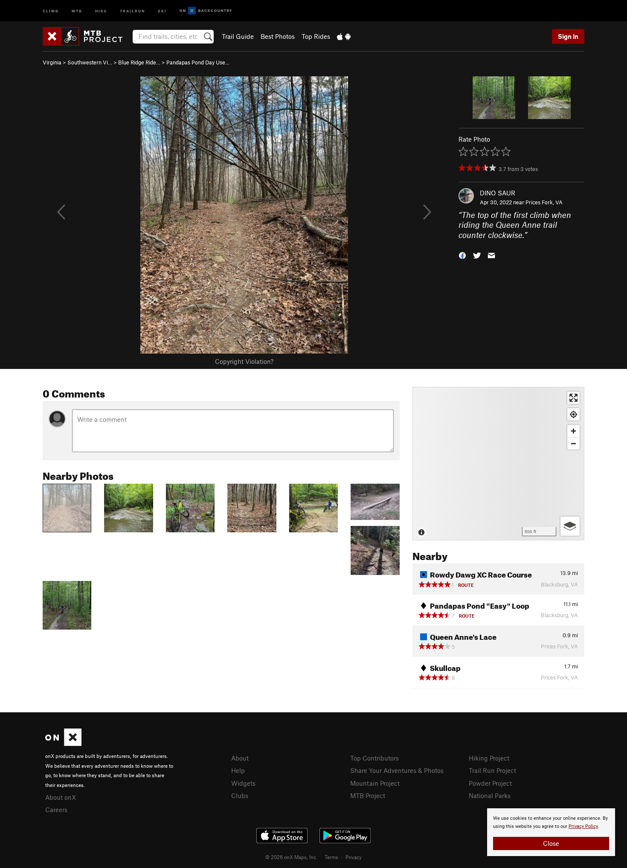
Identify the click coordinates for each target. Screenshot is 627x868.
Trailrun (132, 10)
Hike (101, 10)
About (240, 758)
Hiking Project (489, 758)
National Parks (490, 795)
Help (238, 770)
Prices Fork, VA (544, 202)
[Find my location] (573, 414)
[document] (551, 832)
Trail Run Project (492, 770)
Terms (331, 857)
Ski (162, 10)
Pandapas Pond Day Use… (197, 62)
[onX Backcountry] (205, 10)
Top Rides (316, 36)
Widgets (243, 783)
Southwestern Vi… (89, 62)
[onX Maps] (63, 743)
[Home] (87, 36)
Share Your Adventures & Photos (397, 770)
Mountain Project (375, 783)
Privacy (353, 857)
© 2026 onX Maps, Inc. (291, 857)
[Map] (498, 463)
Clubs (239, 795)
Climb (51, 10)
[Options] (570, 526)
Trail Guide (238, 36)
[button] (462, 255)
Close (551, 843)
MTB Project (367, 795)
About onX (60, 797)
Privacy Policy (583, 826)
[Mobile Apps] (344, 36)
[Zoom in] (573, 431)
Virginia (52, 62)
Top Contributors (374, 758)
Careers (56, 809)
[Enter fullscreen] (573, 398)
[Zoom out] (573, 443)
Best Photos (278, 36)
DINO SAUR (497, 193)
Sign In (568, 36)
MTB (77, 10)
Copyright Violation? (244, 361)
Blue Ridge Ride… (139, 62)
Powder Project (490, 783)
